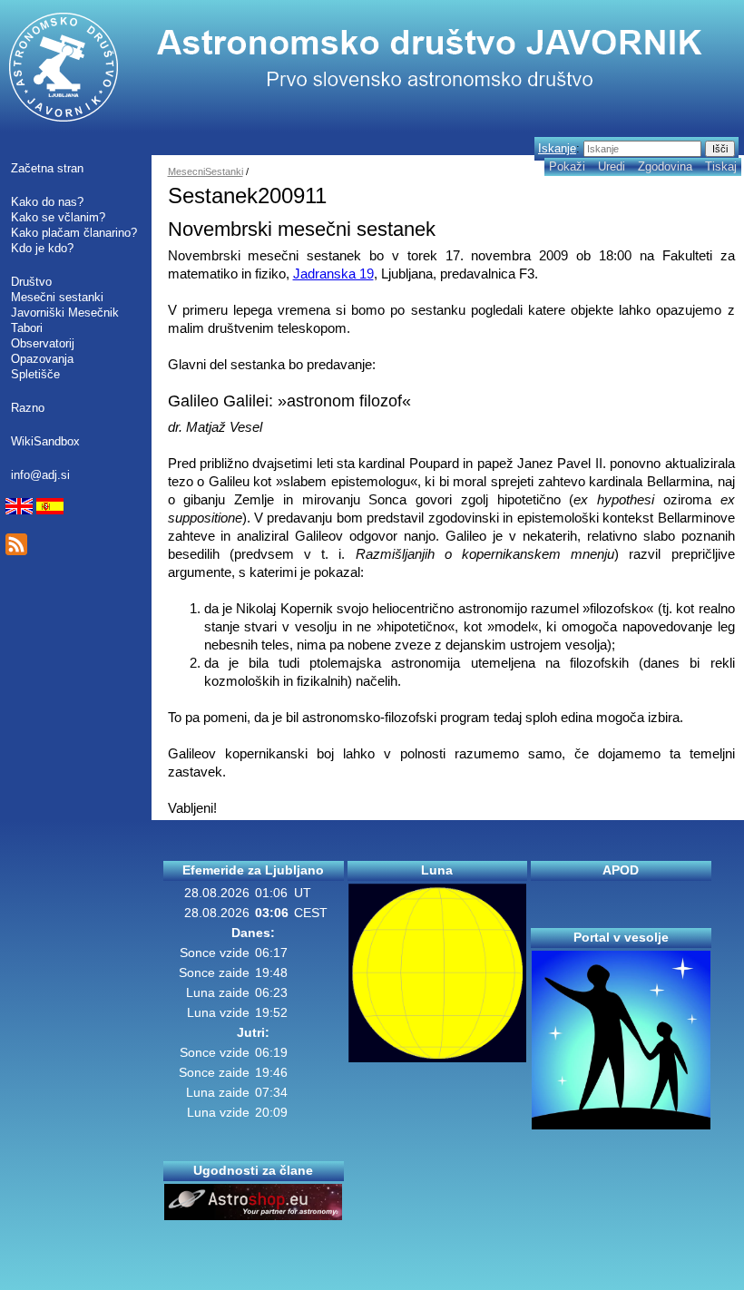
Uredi (611, 166)
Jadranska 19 (333, 273)
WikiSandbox (45, 441)
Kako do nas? (47, 202)
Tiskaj (721, 166)
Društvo (31, 281)
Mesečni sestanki (57, 297)
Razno (27, 408)
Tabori (27, 328)
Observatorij (42, 343)
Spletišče (35, 374)
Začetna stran (47, 168)
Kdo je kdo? (42, 248)
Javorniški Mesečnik (65, 312)
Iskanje (557, 148)
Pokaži (567, 166)
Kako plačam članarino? (74, 232)
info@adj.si (40, 475)
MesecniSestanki (205, 171)
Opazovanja (42, 359)
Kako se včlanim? (58, 217)
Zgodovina (665, 166)
